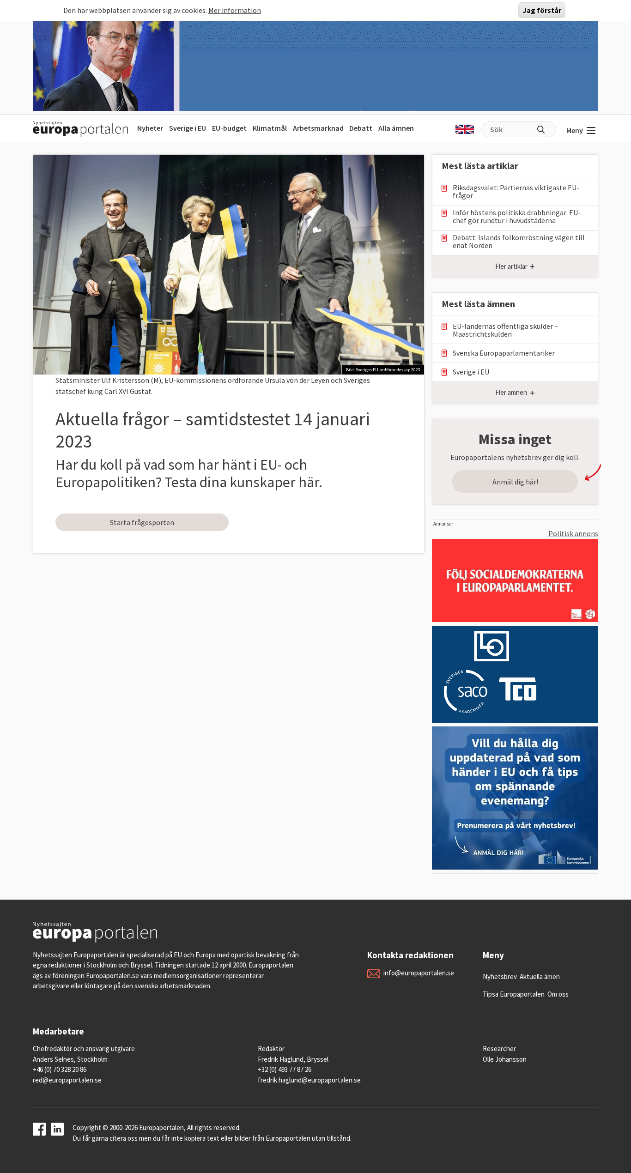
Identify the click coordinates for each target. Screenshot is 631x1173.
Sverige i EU (187, 128)
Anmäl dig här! (515, 481)
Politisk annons (573, 533)
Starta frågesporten (142, 522)
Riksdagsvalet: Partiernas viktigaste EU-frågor (516, 192)
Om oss (558, 994)
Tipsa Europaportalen (514, 994)
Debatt (360, 128)
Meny (574, 130)
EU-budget (229, 128)
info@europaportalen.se (418, 972)
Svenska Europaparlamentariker (504, 353)
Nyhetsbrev (500, 976)
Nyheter (150, 128)
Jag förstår (541, 10)
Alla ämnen (396, 128)
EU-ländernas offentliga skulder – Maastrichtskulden (505, 330)
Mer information (234, 10)
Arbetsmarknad (318, 128)
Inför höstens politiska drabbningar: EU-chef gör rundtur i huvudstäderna (517, 216)
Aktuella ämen (540, 976)
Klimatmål (270, 128)
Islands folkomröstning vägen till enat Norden (519, 241)
